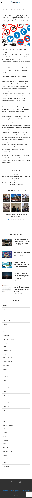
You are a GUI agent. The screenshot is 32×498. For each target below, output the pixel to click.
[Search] (30, 2)
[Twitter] (16, 482)
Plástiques (5, 440)
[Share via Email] (19, 170)
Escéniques (5, 343)
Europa (4, 346)
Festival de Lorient (7, 350)
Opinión (5, 432)
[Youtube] (20, 482)
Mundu (4, 421)
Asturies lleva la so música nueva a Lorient (22, 253)
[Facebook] (12, 482)
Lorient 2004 (6, 387)
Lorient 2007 (6, 399)
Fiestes (4, 354)
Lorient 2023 (6, 414)
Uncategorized (6, 466)
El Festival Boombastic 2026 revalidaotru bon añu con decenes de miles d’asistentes (21, 276)
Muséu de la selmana (8, 425)
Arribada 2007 (6, 305)
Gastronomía (6, 365)
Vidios (4, 470)
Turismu (5, 462)
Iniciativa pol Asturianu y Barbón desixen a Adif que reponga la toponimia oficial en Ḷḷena (22, 288)
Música (4, 429)
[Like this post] (12, 170)
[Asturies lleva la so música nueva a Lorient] (7, 254)
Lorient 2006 (6, 395)
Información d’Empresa (8, 490)
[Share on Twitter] (16, 170)
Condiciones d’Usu (18, 490)
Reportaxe (5, 447)
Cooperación (6, 324)
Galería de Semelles (8, 358)
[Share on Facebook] (14, 170)
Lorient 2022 (6, 410)
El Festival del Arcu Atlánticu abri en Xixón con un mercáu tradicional (22, 264)
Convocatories (6, 320)
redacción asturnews (13, 21)
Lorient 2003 (6, 384)
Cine (4, 309)
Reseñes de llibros (7, 451)
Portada (3, 8)
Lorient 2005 (6, 391)
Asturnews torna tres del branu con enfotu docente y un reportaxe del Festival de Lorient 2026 (22, 242)
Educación (11, 8)
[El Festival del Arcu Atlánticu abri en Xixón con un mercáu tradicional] (7, 265)
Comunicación (6, 313)
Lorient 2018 (6, 402)
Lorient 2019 (6, 406)
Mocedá (5, 417)
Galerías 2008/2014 (7, 361)
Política (5, 444)
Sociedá (5, 455)
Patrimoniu (5, 436)
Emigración (6, 335)
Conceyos (5, 316)
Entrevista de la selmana (9, 339)
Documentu (6, 328)
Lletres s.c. (5, 373)
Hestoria (5, 369)
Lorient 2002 (6, 380)
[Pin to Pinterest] (18, 170)
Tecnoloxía (5, 458)
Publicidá (20, 492)
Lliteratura (5, 376)
